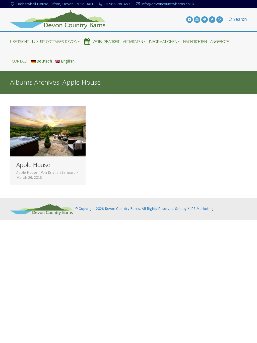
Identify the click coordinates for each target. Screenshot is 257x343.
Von (58, 172)
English (68, 61)
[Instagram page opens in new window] (219, 19)
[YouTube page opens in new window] (189, 19)
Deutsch (44, 61)
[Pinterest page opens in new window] (204, 19)
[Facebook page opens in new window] (212, 19)
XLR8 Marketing (200, 209)
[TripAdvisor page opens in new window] (197, 19)
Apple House (33, 164)
